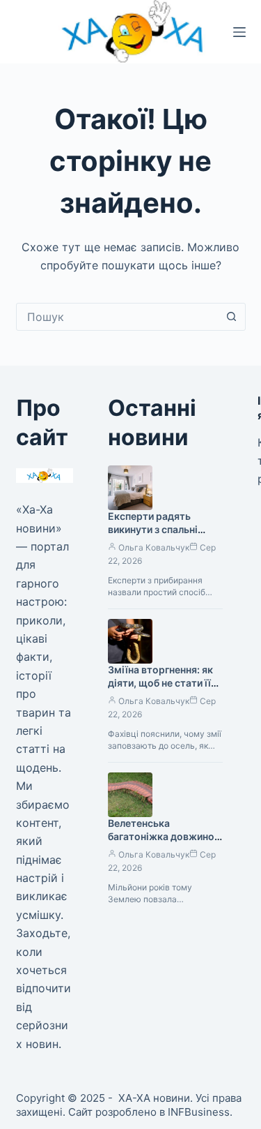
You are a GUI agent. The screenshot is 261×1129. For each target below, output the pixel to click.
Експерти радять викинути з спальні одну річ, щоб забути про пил (158, 536)
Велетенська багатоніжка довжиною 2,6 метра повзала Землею (165, 843)
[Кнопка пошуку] (232, 317)
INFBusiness (199, 1112)
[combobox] (118, 317)
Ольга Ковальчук (153, 547)
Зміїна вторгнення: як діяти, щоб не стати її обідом (160, 683)
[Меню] (239, 32)
